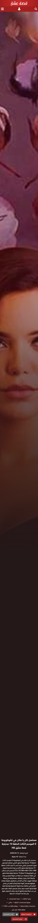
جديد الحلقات (26, 899)
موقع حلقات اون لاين (18, 909)
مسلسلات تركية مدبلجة (27, 906)
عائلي (10, 902)
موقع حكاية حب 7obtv (10, 906)
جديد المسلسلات (14, 899)
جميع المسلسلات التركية (22, 902)
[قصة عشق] (19, 3)
